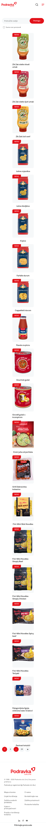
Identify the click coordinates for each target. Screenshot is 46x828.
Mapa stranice (10, 792)
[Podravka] (9, 6)
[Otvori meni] (42, 4)
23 (22, 749)
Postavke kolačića (32, 804)
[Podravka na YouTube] (27, 821)
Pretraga (36, 21)
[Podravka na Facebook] (23, 821)
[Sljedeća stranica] (27, 749)
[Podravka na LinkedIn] (19, 821)
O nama (28, 792)
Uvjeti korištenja (10, 796)
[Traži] (36, 4)
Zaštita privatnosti (32, 800)
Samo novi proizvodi (13, 27)
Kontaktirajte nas (31, 796)
